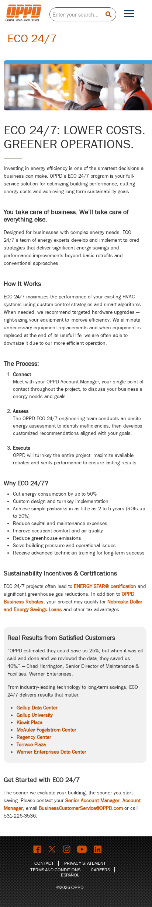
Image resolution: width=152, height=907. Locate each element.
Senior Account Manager (92, 800)
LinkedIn (98, 849)
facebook (37, 849)
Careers (100, 870)
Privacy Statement (85, 863)
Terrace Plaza (31, 744)
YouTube (82, 849)
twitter (52, 849)
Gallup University (35, 715)
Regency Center (34, 737)
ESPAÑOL (70, 875)
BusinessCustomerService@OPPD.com (81, 808)
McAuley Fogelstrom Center (46, 730)
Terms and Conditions (55, 870)
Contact (44, 863)
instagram (67, 849)
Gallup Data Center (37, 708)
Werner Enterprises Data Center (51, 752)
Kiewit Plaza (29, 722)
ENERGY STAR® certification (105, 586)
